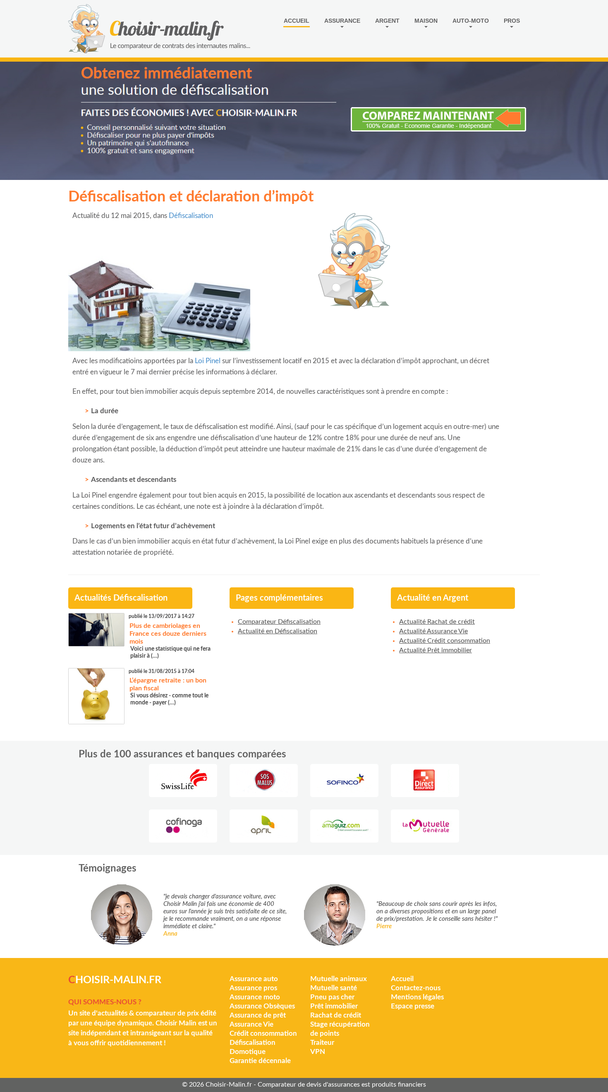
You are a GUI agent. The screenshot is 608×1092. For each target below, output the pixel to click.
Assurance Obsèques (262, 1006)
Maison (426, 20)
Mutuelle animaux (338, 978)
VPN (317, 1051)
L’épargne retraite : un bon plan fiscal (167, 684)
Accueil (296, 20)
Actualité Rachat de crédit (437, 621)
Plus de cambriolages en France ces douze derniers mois (167, 634)
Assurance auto (254, 978)
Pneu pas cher (332, 997)
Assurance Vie (251, 1024)
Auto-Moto (470, 20)
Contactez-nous (415, 987)
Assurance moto (255, 997)
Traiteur (322, 1042)
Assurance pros (253, 987)
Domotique (248, 1051)
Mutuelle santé (333, 987)
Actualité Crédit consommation (444, 640)
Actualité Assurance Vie (433, 631)
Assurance (342, 20)
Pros (512, 20)
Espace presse (412, 1006)
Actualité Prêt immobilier (435, 650)
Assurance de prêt (258, 1015)
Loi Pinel (207, 360)
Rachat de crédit (335, 1015)
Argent (387, 20)
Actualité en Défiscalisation (277, 631)
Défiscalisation (191, 215)
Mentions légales (417, 997)
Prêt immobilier (334, 1006)
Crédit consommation (263, 1033)
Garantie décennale (260, 1060)
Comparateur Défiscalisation (279, 621)
